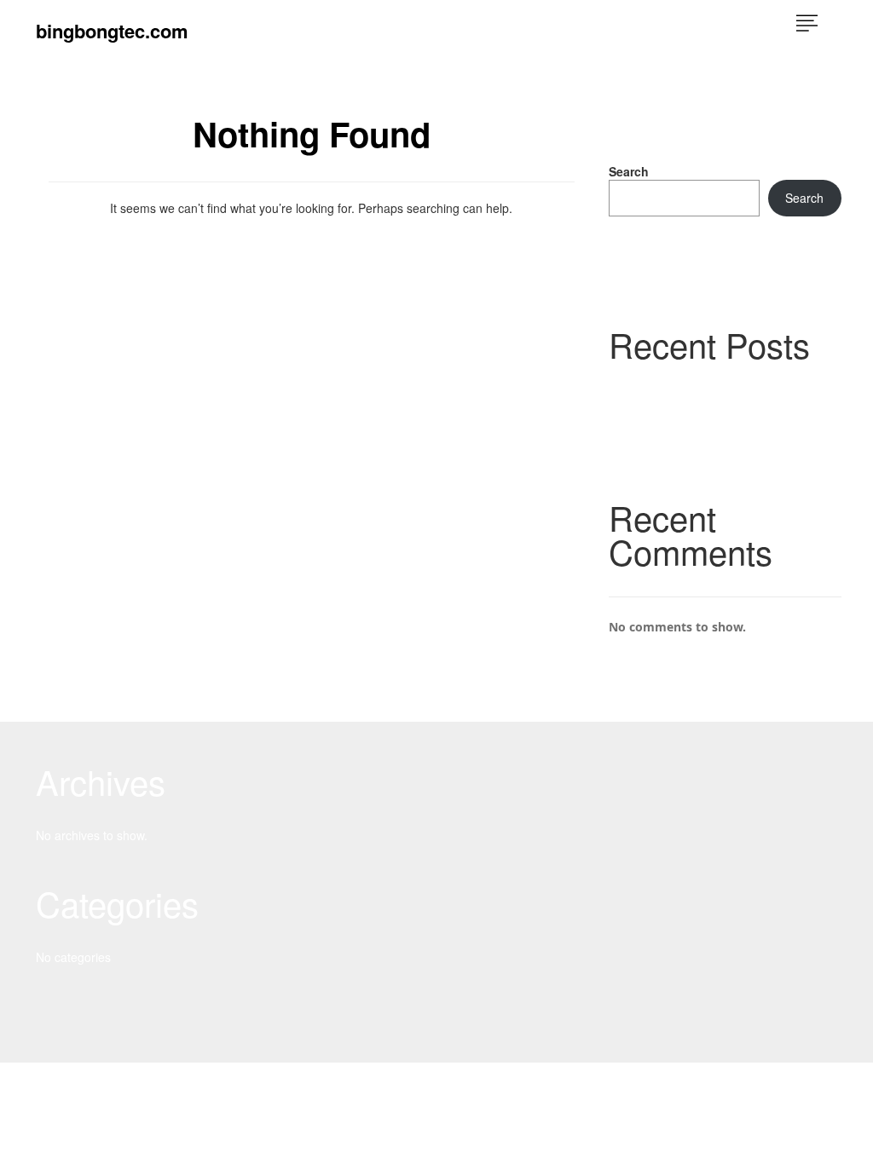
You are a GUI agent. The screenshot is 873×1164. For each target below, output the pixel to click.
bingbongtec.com (112, 30)
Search (629, 171)
